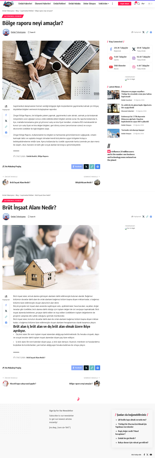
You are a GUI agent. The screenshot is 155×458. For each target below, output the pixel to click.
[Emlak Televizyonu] (8, 3)
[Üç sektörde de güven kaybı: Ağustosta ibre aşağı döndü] (113, 108)
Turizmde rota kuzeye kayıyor (132, 130)
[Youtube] (118, 67)
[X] (141, 49)
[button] (112, 3)
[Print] (151, 32)
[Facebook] (118, 49)
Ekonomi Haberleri (127, 111)
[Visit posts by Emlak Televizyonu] (6, 32)
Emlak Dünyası (126, 125)
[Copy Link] (147, 32)
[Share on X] (143, 32)
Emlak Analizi (32, 156)
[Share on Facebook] (6, 115)
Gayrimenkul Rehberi (12, 16)
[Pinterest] (118, 58)
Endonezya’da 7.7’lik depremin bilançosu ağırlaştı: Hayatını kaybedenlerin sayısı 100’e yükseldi (135, 119)
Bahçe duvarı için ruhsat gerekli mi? (133, 442)
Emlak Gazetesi (126, 100)
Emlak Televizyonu (18, 32)
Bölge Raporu (43, 156)
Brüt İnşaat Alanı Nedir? (36, 358)
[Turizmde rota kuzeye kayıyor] (113, 133)
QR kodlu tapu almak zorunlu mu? (132, 420)
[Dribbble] (141, 67)
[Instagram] (141, 58)
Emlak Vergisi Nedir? (127, 438)
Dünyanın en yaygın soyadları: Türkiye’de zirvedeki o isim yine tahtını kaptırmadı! (136, 94)
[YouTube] (151, 454)
